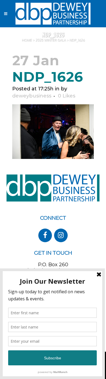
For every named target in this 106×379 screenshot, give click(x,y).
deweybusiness (31, 96)
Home (27, 40)
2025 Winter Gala (50, 40)
